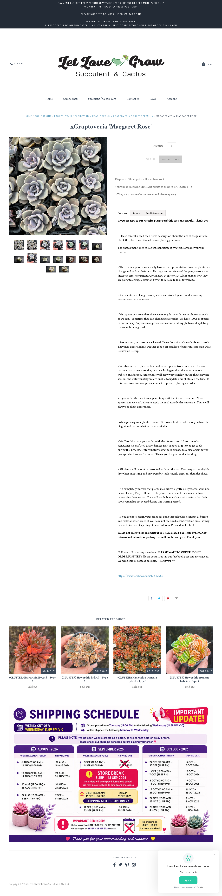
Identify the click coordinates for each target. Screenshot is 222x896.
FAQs (153, 99)
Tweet (159, 598)
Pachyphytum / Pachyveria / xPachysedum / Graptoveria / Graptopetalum (104, 116)
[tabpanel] (164, 398)
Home (49, 99)
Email (176, 598)
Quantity (157, 146)
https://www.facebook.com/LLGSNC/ (140, 576)
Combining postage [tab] (154, 213)
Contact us (132, 99)
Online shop (70, 99)
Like (151, 598)
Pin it (167, 598)
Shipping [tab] (137, 213)
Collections (43, 116)
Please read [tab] (122, 213)
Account (172, 99)
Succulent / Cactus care (102, 99)
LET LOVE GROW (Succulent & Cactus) (48, 884)
